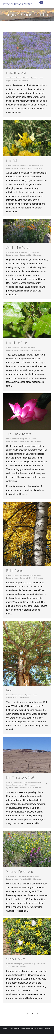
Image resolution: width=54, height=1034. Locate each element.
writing (37, 876)
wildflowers (25, 78)
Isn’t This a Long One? (20, 778)
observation (24, 165)
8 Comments (38, 578)
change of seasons (12, 165)
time (30, 165)
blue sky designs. (45, 1028)
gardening (24, 252)
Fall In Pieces (14, 571)
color (7, 78)
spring (22, 439)
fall (21, 575)
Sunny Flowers (15, 959)
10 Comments (36, 350)
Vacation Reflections (19, 872)
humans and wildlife (20, 782)
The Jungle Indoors (18, 434)
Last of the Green (17, 343)
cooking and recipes (13, 252)
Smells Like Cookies (18, 248)
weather (20, 695)
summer (9, 964)
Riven (9, 690)
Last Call (11, 161)
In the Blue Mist (16, 73)
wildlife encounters (30, 785)
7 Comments (24, 697)
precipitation (32, 782)
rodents (39, 782)
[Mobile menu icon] (48, 4)
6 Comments (23, 81)
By (37, 78)
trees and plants (15, 78)
